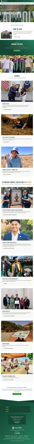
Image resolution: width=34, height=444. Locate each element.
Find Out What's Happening (8, 379)
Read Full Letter (17, 36)
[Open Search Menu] (32, 1)
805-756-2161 (17, 422)
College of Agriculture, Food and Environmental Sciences (15, 3)
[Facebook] (18, 433)
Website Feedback (13, 437)
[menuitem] (15, 433)
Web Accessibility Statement (21, 437)
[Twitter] (17, 433)
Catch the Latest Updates (8, 348)
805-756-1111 (17, 431)
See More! (5, 283)
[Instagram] (15, 433)
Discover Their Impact (8, 109)
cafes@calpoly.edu (17, 421)
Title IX (26, 437)
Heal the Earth (6, 142)
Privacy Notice (8, 437)
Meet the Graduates (7, 174)
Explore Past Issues (17, 393)
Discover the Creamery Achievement (10, 214)
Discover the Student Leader (9, 248)
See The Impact (17, 50)
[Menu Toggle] (32, 3)
